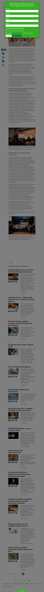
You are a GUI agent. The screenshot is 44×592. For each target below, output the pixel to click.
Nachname (8, 13)
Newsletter (22, 591)
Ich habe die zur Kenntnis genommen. (20, 33)
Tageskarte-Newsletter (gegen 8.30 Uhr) (15, 30)
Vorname (8, 9)
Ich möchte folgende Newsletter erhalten (15, 28)
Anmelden (8, 35)
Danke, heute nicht (17, 35)
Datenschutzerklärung (17, 33)
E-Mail (7, 18)
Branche (7, 23)
